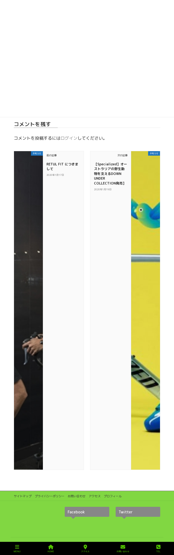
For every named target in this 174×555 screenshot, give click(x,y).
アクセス (95, 496)
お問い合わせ (77, 496)
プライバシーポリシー (50, 496)
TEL (158, 551)
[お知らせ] (28, 310)
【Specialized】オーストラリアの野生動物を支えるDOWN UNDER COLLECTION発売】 (110, 174)
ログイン (68, 138)
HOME (51, 551)
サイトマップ (23, 496)
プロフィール (113, 496)
